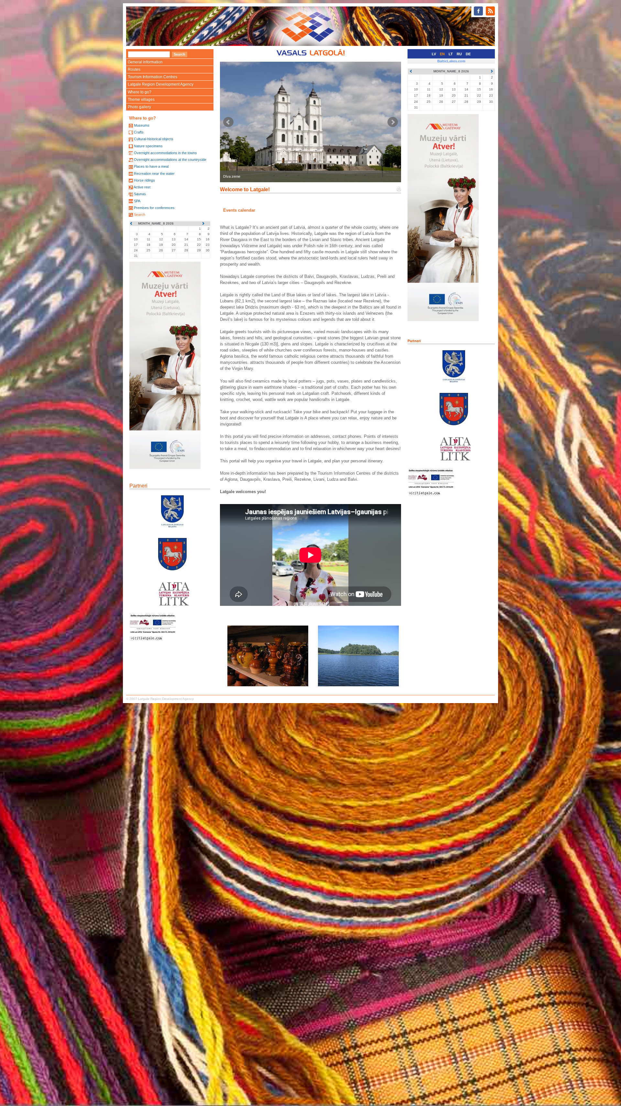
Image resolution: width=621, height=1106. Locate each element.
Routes (134, 69)
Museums (141, 125)
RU (459, 54)
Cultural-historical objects (153, 139)
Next (392, 122)
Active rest (142, 187)
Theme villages (141, 99)
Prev (228, 122)
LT (451, 54)
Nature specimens (148, 146)
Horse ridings (144, 180)
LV (434, 54)
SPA (137, 201)
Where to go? (139, 92)
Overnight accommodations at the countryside (170, 160)
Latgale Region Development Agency (160, 84)
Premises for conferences (154, 208)
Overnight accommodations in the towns (165, 153)
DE (468, 54)
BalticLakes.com (451, 61)
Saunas (140, 194)
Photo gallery (139, 107)
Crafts (139, 132)
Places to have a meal (151, 166)
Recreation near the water (154, 173)
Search (139, 214)
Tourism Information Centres (152, 77)
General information (145, 62)
